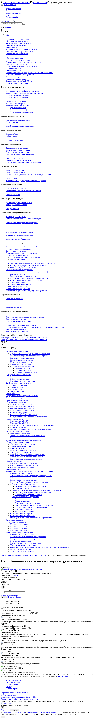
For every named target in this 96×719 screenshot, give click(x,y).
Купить (4, 597)
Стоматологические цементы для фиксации (23, 440)
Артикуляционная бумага (16, 217)
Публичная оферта (8, 695)
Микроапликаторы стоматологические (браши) (24, 93)
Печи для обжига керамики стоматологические (24, 253)
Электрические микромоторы (17, 331)
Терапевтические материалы (18, 352)
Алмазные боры (12, 134)
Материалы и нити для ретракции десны (22, 223)
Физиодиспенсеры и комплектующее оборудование (26, 291)
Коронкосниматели (13, 469)
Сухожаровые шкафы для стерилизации (26, 280)
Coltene (17, 575)
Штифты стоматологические (17, 106)
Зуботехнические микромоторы (18, 249)
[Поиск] (24, 24)
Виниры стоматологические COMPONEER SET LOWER (24, 340)
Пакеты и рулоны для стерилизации (20, 154)
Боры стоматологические (17, 385)
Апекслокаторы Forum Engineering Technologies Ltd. (26, 247)
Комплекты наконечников (16, 329)
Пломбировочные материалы (17, 95)
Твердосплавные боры (15, 140)
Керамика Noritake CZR (15, 170)
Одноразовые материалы (17, 402)
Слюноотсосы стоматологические (19, 160)
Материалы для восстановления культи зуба (23, 219)
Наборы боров (11, 136)
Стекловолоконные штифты (21, 112)
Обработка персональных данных (14, 693)
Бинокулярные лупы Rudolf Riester (19, 532)
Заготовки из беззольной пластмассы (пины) (23, 191)
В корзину (5, 710)
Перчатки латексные (14, 307)
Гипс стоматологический (16, 189)
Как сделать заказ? (13, 11)
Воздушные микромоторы (16, 319)
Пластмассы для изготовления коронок (21, 225)
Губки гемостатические (15, 122)
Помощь (9, 15)
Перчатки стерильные (14, 299)
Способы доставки (13, 13)
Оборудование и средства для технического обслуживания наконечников (35, 327)
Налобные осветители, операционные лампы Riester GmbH (29, 471)
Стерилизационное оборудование (19, 270)
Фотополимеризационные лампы (23, 268)
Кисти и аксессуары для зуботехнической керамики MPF (28, 175)
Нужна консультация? (9, 595)
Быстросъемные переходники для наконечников (25, 317)
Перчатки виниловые (14, 301)
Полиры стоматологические (17, 97)
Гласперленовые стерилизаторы (23, 276)
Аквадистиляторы (17, 274)
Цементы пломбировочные (16, 101)
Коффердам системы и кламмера (19, 383)
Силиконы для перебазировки (18, 239)
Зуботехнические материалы (18, 431)
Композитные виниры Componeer (19, 398)
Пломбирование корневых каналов (20, 126)
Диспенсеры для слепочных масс (19, 203)
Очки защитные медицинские (18, 152)
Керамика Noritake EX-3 (15, 172)
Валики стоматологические (17, 148)
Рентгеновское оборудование (17, 255)
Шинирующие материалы (16, 104)
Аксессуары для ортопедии (18, 442)
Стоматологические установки (18, 289)
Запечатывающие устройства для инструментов (29, 278)
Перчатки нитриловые (15, 305)
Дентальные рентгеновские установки (25, 257)
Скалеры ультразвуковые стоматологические (28, 266)
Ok (3, 717)
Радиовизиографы (17, 259)
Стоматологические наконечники (20, 535)
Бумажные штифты (18, 108)
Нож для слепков (12, 209)
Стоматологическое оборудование (20, 474)
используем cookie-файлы (14, 712)
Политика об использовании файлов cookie (18, 697)
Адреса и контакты (13, 9)
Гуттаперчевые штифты (19, 110)
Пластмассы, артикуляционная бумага (22, 450)
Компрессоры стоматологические (19, 251)
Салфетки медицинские (15, 158)
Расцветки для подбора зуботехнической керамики (26, 181)
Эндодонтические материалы (19, 375)
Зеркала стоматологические (17, 400)
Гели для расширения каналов (18, 120)
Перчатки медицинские (16, 522)
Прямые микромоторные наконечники (21, 321)
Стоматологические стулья (16, 287)
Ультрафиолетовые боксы (20, 284)
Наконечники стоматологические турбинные (24, 315)
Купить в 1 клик (14, 597)
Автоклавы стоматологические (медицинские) (29, 272)
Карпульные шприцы (14, 520)
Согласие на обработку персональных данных (19, 699)
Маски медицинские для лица (18, 150)
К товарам (14, 710)
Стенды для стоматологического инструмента (24, 162)
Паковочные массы (13, 179)
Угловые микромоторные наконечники (21, 325)
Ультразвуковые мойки (19, 282)
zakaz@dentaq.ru (64, 676)
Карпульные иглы (13, 394)
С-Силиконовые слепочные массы (19, 235)
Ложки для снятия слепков (16, 205)
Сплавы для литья (13, 195)
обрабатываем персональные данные (41, 712)
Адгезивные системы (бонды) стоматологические (25, 91)
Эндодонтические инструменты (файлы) (22, 396)
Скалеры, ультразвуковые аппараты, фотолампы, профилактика (31, 263)
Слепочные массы (14, 461)
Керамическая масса (15, 419)
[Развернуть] (16, 348)
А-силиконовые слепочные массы (19, 233)
